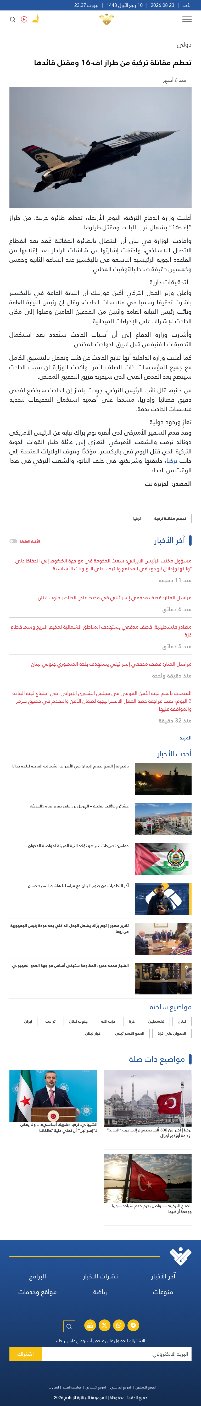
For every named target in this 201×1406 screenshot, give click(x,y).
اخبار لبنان (93, 1033)
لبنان (182, 1021)
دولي (184, 44)
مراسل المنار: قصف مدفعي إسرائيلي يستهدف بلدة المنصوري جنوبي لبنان (111, 664)
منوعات (163, 1292)
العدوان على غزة (172, 1033)
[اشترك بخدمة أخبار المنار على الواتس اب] (118, 1326)
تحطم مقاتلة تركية (170, 518)
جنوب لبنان (78, 1021)
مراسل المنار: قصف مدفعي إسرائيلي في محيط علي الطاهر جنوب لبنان (115, 597)
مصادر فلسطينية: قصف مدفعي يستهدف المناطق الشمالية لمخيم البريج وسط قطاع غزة (101, 631)
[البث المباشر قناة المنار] (90, 1326)
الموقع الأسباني (96, 1387)
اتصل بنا (54, 1387)
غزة (132, 1021)
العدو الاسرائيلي (129, 1033)
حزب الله (108, 1021)
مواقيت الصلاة (72, 1387)
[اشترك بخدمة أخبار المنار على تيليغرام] (133, 1326)
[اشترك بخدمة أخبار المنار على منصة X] (104, 1326)
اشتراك (26, 1354)
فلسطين (156, 1021)
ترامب (50, 1021)
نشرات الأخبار (100, 1276)
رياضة (100, 1292)
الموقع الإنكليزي (146, 1387)
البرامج (37, 1276)
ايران (28, 1021)
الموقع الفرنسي (121, 1387)
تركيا (171, 460)
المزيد (186, 737)
